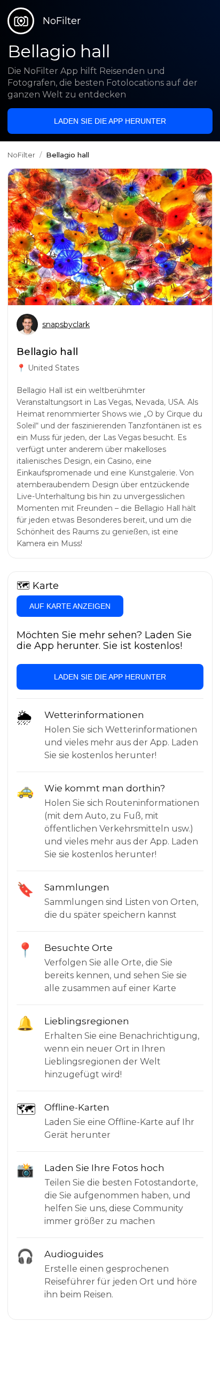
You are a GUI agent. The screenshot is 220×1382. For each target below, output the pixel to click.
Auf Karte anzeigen (70, 606)
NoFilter (21, 154)
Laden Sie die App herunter (110, 121)
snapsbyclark (66, 324)
